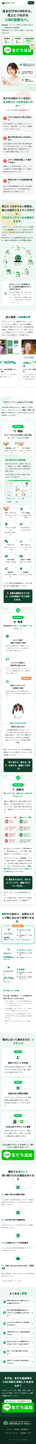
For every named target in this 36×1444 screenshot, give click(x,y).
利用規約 (16, 1429)
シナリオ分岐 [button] (25, 448)
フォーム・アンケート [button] (11, 531)
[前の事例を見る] (3, 363)
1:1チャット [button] (11, 547)
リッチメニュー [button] (26, 529)
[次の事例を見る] (33, 363)
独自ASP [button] (10, 574)
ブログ (29, 1433)
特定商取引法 (25, 1429)
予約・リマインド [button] (10, 512)
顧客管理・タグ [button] (10, 448)
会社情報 (23, 1433)
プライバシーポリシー (12, 1433)
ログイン (31, 2)
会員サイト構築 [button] (25, 561)
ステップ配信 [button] (26, 515)
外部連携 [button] (26, 573)
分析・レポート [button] (26, 547)
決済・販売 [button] (10, 561)
